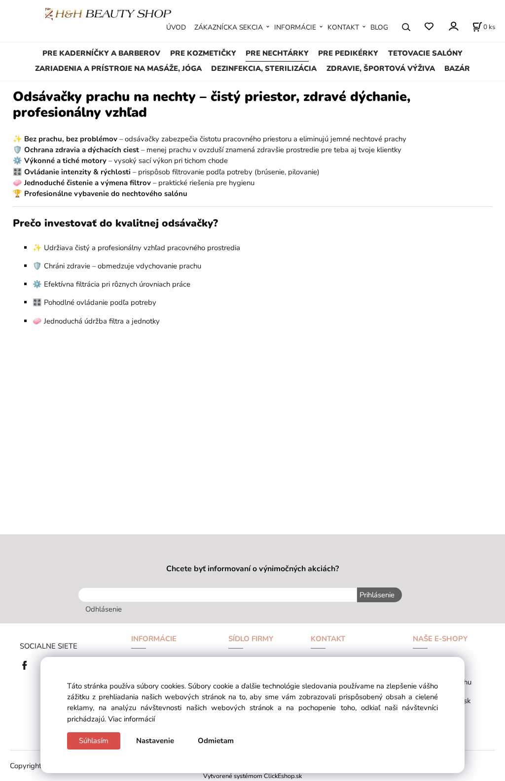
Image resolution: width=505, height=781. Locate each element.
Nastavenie (155, 741)
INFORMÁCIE (295, 27)
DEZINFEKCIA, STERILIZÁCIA (264, 68)
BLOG (379, 27)
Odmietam (216, 741)
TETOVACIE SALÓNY (425, 53)
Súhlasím (93, 741)
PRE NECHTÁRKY (277, 53)
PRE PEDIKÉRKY (348, 53)
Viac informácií (131, 719)
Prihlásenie (377, 595)
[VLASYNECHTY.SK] (27, 664)
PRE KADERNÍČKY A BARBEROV (101, 53)
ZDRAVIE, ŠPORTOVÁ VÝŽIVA (380, 68)
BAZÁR (457, 68)
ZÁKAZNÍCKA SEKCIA (228, 27)
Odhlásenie (103, 609)
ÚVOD (176, 27)
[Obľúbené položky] (428, 27)
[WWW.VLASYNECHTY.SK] (108, 13)
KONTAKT (343, 27)
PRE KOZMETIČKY (203, 53)
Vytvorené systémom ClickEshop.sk (252, 776)
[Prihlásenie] (453, 26)
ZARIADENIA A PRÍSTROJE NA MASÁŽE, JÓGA (118, 68)
